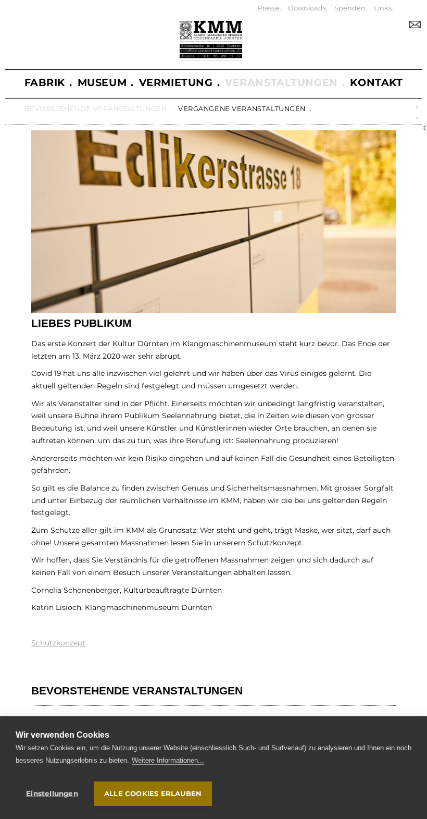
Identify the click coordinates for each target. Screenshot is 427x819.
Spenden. (350, 8)
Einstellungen (52, 793)
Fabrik (44, 82)
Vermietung (176, 82)
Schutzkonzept (58, 643)
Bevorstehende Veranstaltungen (95, 109)
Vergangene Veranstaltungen (242, 109)
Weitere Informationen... (168, 760)
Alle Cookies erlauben (153, 793)
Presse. (269, 8)
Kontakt (376, 82)
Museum (102, 82)
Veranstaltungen (281, 82)
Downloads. (308, 8)
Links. (383, 8)
